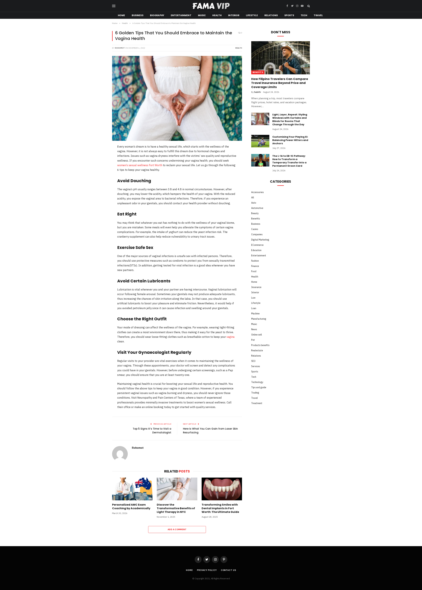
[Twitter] (101, 164)
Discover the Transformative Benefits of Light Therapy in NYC (176, 508)
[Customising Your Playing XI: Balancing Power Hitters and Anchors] (260, 141)
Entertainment (181, 15)
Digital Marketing (260, 239)
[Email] (101, 198)
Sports (289, 15)
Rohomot (120, 48)
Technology (257, 382)
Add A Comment (177, 529)
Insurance (256, 287)
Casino (254, 229)
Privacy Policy (207, 570)
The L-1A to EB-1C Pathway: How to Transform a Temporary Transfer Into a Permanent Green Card (289, 160)
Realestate (257, 350)
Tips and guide (258, 387)
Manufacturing (258, 318)
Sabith (257, 92)
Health (217, 15)
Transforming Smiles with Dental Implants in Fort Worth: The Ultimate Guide (220, 508)
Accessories (257, 192)
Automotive (257, 208)
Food (253, 271)
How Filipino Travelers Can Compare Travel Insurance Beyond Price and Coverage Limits (279, 83)
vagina (230, 337)
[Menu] (113, 6)
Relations (271, 15)
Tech (304, 15)
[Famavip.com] (211, 6)
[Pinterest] (101, 173)
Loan (253, 308)
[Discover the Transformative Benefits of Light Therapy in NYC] (177, 489)
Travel (318, 15)
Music (202, 15)
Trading (255, 392)
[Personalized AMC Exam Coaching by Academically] (132, 489)
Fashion (255, 260)
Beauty (255, 213)
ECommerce (257, 244)
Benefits (258, 72)
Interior (233, 15)
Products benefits (260, 345)
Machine (255, 313)
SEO (253, 361)
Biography (157, 15)
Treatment (256, 403)
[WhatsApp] (101, 190)
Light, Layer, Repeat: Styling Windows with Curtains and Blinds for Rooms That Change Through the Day (289, 119)
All (252, 197)
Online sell (256, 334)
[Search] (308, 6)
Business (137, 15)
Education (256, 250)
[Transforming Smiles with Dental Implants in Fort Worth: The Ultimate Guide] (222, 489)
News (254, 329)
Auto (253, 202)
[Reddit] (101, 181)
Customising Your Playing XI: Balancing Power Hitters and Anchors (290, 140)
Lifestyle (252, 15)
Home (121, 15)
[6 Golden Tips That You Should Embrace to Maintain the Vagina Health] (177, 98)
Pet (253, 339)
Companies (257, 234)
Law (253, 297)
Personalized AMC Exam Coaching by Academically (131, 506)
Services (255, 366)
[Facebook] (101, 155)
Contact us (228, 570)
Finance (255, 266)
